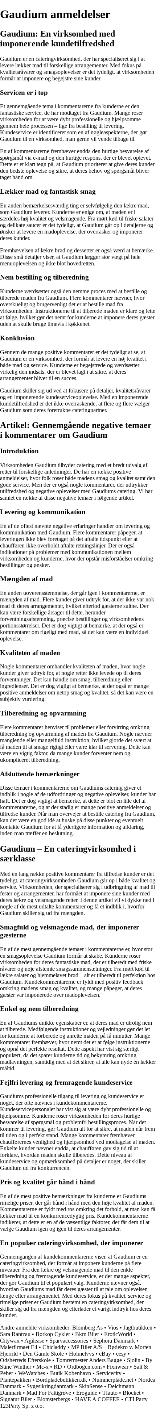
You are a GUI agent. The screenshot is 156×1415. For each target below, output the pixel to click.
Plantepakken (15, 1380)
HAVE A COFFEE (97, 1399)
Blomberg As (87, 1327)
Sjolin (133, 1360)
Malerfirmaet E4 (18, 1347)
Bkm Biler (87, 1334)
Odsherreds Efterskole (25, 1360)
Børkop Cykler (53, 1334)
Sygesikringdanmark (50, 1386)
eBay (105, 1354)
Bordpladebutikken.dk (61, 1380)
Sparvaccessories (68, 1341)
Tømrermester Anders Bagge (89, 1360)
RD (58, 1367)
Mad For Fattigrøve (48, 1393)
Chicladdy (54, 1347)
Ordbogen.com (84, 1367)
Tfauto (110, 1393)
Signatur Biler (16, 1399)
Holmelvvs (81, 1354)
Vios (113, 1327)
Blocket (131, 1393)
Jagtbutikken (137, 1327)
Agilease (34, 1341)
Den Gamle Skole (43, 1354)
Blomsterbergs (53, 1399)
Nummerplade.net (112, 1380)
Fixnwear (117, 1367)
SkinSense (91, 1386)
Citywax (10, 1341)
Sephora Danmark (114, 1341)
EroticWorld (118, 1334)
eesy (121, 1354)
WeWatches (31, 1373)
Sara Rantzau (15, 1334)
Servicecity (109, 1373)
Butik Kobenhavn (70, 1373)
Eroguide (86, 1393)
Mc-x (42, 1367)
